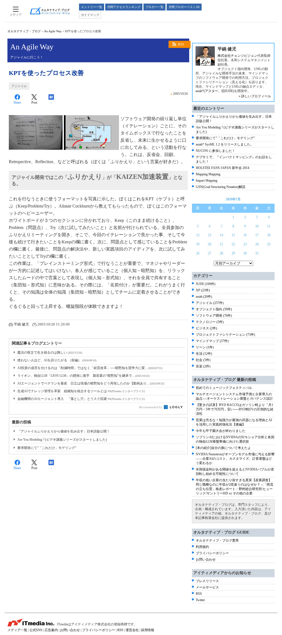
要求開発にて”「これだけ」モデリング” (46, 448)
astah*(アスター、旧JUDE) (215, 91)
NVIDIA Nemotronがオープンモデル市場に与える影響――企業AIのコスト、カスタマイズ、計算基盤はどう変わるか (235, 458)
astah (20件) (204, 296)
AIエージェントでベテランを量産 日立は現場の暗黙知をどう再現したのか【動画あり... (90, 383)
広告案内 (51, 630)
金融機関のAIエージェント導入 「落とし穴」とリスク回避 (81, 399)
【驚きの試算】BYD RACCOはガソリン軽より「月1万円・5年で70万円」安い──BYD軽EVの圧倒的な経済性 (234, 409)
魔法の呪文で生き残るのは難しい (49, 352)
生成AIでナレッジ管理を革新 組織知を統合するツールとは (81, 391)
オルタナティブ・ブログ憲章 (217, 540)
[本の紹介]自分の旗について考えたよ (223, 448)
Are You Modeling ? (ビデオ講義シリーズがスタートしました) (62, 440)
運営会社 (132, 630)
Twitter (200, 600)
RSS (181, 44)
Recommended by (151, 407)
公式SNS (35, 630)
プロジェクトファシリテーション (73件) (225, 335)
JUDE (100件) (205, 284)
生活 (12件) (204, 354)
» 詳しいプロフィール (255, 96)
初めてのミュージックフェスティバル (224, 388)
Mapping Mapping (208, 174)
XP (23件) (203, 290)
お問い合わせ (206, 559)
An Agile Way (53, 31)
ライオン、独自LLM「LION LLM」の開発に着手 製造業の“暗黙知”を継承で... (83, 376)
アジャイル (19, 86)
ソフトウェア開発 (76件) (214, 316)
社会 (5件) (203, 360)
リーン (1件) (205, 347)
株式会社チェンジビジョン (237, 56)
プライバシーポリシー (212, 553)
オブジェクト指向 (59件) (214, 309)
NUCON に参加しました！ (215, 151)
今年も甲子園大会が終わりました (220, 431)
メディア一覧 (17, 630)
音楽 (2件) (203, 366)
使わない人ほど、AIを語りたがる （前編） (56, 360)
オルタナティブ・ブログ (24, 31)
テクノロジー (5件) (210, 322)
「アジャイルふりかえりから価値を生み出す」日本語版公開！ (63, 431)
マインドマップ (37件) (212, 341)
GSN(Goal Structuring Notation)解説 (220, 187)
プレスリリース (207, 581)
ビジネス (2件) (206, 328)
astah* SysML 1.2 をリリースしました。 (225, 144)
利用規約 (202, 547)
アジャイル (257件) (210, 303)
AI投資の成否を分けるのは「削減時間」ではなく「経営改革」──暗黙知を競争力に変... (89, 368)
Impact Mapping (206, 180)
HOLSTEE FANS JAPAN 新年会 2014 (222, 168)
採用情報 (147, 630)
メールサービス (207, 587)
